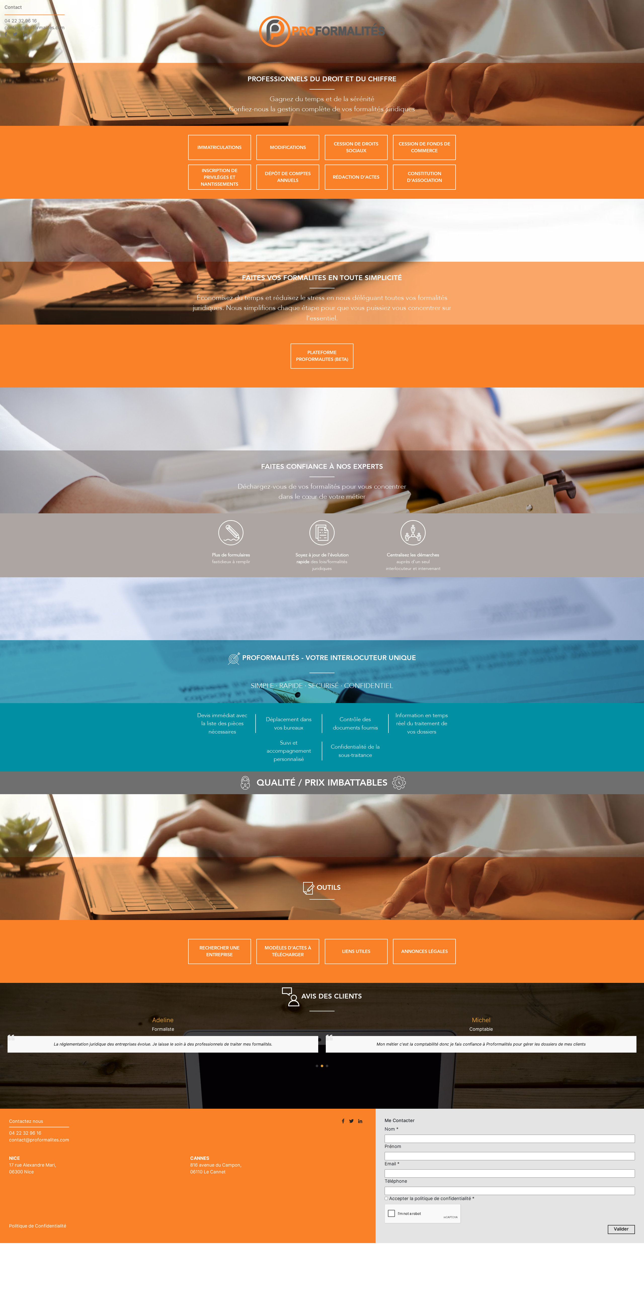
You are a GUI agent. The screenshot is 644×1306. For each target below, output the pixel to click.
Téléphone (396, 1181)
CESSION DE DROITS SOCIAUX (356, 147)
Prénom (393, 1146)
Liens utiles (356, 951)
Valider (621, 1229)
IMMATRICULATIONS (219, 147)
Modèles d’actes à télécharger (288, 951)
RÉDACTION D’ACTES (356, 177)
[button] (317, 1066)
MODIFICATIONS (288, 147)
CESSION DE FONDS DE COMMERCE (424, 147)
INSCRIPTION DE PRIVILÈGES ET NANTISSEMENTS (219, 177)
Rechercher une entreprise (219, 951)
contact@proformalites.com (35, 27)
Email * (392, 1163)
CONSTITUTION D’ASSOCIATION (424, 177)
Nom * (391, 1129)
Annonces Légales (424, 951)
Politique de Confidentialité (37, 1225)
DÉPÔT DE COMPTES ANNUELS (288, 177)
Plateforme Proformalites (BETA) (322, 356)
